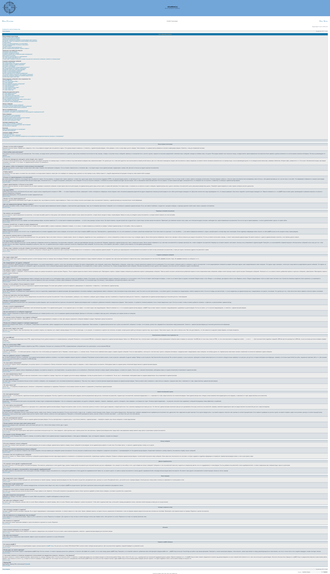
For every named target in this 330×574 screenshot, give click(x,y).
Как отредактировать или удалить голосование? (14, 68)
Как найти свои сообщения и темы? (11, 120)
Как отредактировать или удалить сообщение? (14, 63)
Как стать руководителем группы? (11, 98)
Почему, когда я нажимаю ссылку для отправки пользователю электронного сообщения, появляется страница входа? (31, 59)
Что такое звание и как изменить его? (12, 57)
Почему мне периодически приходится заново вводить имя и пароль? (20, 40)
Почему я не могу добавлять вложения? (12, 70)
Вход (4, 21)
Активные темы (16, 29)
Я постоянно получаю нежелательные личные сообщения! (17, 106)
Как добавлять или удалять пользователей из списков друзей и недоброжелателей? (23, 112)
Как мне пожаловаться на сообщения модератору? (15, 73)
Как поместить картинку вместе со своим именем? (15, 56)
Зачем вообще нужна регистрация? (11, 38)
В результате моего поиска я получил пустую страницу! (16, 117)
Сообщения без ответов (7, 29)
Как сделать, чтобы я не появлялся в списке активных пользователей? (20, 41)
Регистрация (10, 21)
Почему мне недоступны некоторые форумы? (14, 69)
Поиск (326, 21)
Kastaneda (27, 564)
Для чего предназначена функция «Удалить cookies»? (16, 48)
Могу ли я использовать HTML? (10, 81)
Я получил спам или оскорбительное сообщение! (15, 107)
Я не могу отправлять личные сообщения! (13, 105)
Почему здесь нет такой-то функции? (12, 135)
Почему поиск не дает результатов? (11, 116)
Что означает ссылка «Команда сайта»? (12, 101)
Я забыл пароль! (7, 42)
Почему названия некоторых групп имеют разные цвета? (17, 99)
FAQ (322, 21)
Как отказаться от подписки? (10, 126)
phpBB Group (50, 546)
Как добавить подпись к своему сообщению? (13, 64)
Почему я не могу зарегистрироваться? (12, 47)
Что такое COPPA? (7, 46)
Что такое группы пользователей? (11, 95)
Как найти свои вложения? (9, 130)
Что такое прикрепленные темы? (11, 87)
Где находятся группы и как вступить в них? (13, 96)
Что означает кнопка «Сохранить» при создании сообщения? (18, 74)
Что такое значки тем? (8, 89)
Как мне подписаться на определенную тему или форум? (17, 124)
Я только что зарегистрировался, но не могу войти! (15, 43)
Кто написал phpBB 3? (8, 133)
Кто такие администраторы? (10, 93)
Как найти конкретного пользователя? (12, 119)
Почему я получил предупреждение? (12, 72)
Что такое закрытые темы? (9, 88)
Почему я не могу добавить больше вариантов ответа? (16, 67)
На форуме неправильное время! (11, 53)
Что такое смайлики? (8, 82)
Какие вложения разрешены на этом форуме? (14, 129)
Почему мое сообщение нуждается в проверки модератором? (18, 75)
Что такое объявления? (8, 86)
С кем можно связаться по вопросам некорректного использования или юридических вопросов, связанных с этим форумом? (33, 136)
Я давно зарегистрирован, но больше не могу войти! (15, 44)
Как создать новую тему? (9, 62)
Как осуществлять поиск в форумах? (11, 115)
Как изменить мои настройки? (10, 51)
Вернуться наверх (6, 149)
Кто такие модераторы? (8, 94)
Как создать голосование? (9, 66)
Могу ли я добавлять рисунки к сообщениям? (14, 83)
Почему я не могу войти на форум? (11, 37)
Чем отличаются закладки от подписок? (12, 123)
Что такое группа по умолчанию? (11, 100)
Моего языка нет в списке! (9, 55)
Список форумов (6, 31)
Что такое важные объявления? (10, 85)
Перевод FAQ (6, 137)
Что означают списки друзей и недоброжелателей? (15, 110)
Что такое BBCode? (7, 80)
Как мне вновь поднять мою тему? (11, 76)
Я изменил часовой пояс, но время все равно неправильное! (17, 54)
